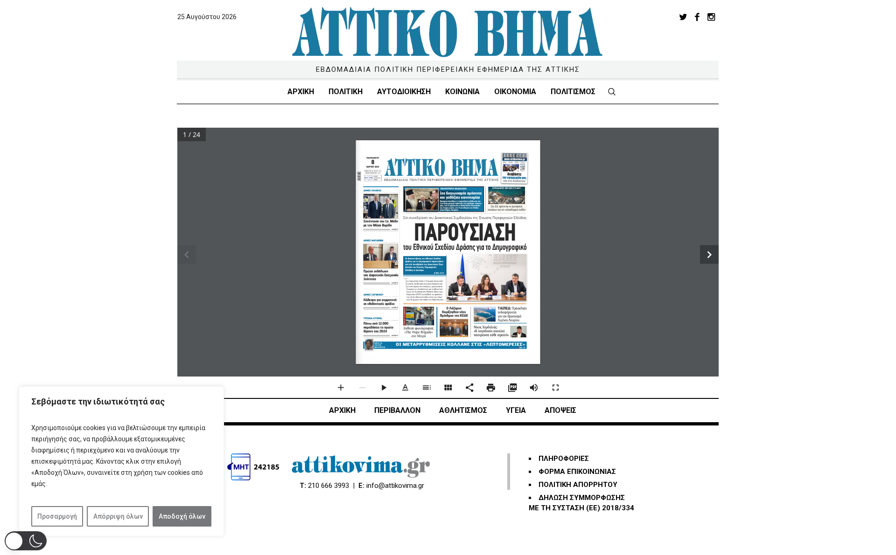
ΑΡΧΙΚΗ (342, 410)
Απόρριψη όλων (118, 516)
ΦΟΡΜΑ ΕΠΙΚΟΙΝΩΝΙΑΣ (577, 471)
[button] (26, 540)
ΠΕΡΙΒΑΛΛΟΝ (397, 410)
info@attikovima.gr (395, 485)
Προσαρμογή (57, 516)
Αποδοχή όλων (182, 516)
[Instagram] (711, 16)
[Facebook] (697, 16)
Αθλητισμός (463, 410)
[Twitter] (683, 16)
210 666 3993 (328, 485)
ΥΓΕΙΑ (516, 410)
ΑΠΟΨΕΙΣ (560, 410)
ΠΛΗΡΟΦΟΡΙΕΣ (564, 458)
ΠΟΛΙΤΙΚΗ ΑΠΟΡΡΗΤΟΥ (578, 484)
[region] (121, 461)
